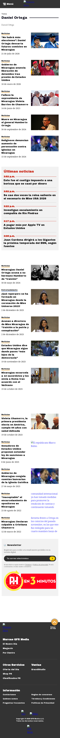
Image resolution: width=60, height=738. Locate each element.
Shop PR (7, 674)
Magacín (8, 648)
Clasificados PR (12, 678)
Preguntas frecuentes (14, 703)
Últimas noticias (19, 171)
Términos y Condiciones (43, 699)
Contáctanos (9, 695)
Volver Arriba (53, 627)
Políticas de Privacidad (42, 703)
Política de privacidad (40, 565)
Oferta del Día (11, 669)
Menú (10, 4)
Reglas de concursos (41, 695)
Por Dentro (9, 653)
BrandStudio (38, 669)
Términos (28, 565)
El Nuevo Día (10, 644)
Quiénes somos (10, 699)
